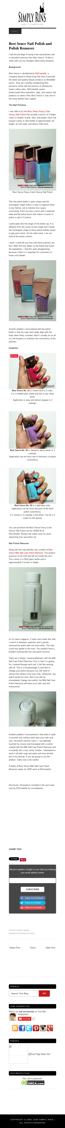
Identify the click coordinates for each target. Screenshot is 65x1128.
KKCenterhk (40, 73)
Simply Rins (46, 1120)
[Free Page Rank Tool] (39, 1054)
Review (12, 933)
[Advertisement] (35, 818)
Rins (32, 933)
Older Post (50, 948)
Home (33, 948)
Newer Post (15, 948)
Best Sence (24, 930)
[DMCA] (32, 1082)
